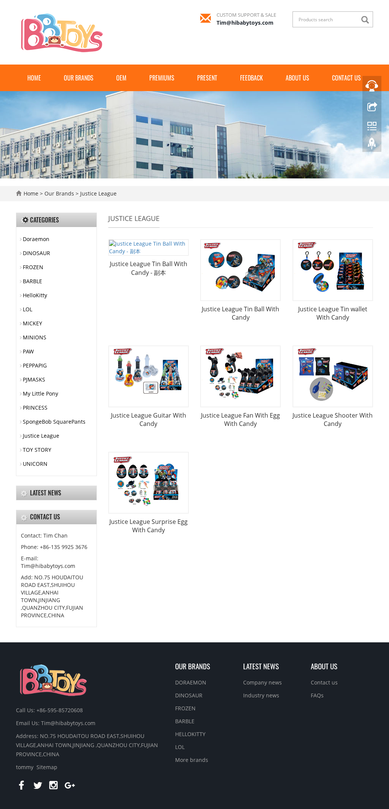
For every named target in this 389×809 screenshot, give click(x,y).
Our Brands (78, 77)
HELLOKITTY (190, 734)
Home (34, 77)
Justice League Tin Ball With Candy (240, 313)
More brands (191, 759)
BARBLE (32, 281)
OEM (121, 77)
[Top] (371, 145)
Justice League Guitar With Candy (148, 419)
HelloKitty (35, 295)
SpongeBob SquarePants (54, 421)
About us (297, 77)
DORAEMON (190, 682)
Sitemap (46, 767)
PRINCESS (35, 407)
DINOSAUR (36, 253)
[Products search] (367, 20)
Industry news (261, 695)
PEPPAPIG (35, 365)
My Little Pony (40, 393)
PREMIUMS (161, 77)
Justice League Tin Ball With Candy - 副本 (148, 268)
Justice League (98, 193)
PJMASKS (34, 379)
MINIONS (34, 337)
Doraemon (36, 239)
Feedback (251, 77)
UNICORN (35, 463)
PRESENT (207, 77)
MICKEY (32, 323)
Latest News (261, 666)
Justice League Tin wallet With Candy (332, 313)
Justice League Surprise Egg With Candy (148, 526)
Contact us (346, 77)
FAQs (317, 695)
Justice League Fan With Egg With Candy (240, 419)
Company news (262, 682)
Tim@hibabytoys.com (245, 22)
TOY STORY (37, 449)
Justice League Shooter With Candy (333, 419)
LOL (27, 309)
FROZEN (33, 267)
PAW (28, 351)
